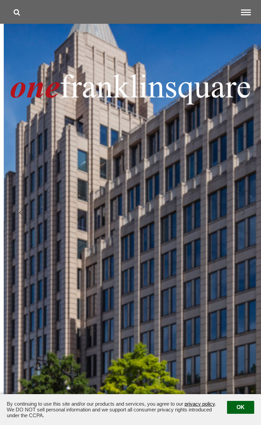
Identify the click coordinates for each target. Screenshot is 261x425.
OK (241, 407)
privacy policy (200, 404)
